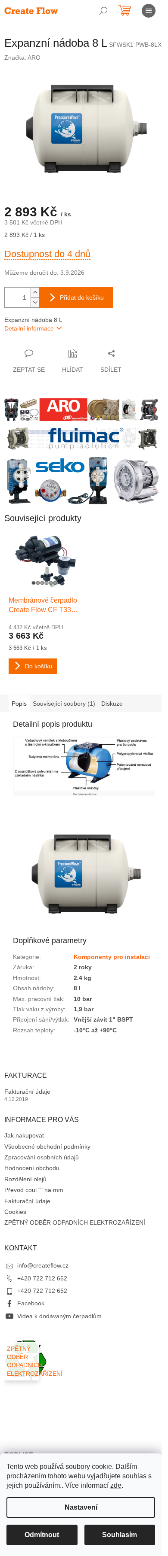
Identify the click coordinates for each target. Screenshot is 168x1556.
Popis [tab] (19, 703)
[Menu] (148, 10)
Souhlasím (119, 1534)
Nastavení (81, 1507)
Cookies (15, 1211)
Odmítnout (42, 1534)
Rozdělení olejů (25, 1179)
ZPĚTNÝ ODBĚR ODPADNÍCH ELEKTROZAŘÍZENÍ (74, 1222)
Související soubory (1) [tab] (64, 703)
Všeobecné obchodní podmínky (47, 1146)
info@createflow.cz (42, 1265)
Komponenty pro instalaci (112, 956)
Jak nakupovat (24, 1135)
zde (115, 1485)
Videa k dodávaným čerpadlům (59, 1316)
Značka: (22, 57)
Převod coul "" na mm (33, 1189)
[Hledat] (103, 10)
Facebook (30, 1303)
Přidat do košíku (82, 297)
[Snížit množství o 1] (35, 302)
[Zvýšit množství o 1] (35, 292)
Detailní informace (29, 328)
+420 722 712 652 (42, 1278)
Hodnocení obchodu (31, 1168)
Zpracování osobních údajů (41, 1157)
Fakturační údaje (27, 1091)
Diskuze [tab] (112, 703)
